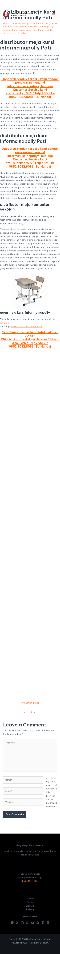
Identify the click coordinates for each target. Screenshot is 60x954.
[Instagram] (22, 922)
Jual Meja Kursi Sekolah (22, 13)
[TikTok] (27, 922)
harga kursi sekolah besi (24, 30)
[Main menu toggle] (53, 14)
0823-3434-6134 (30, 881)
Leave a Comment (12, 23)
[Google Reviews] (37, 922)
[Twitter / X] (17, 922)
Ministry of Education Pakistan (26, 326)
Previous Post (30, 703)
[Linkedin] (42, 922)
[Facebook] (12, 922)
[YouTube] (32, 922)
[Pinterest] (48, 922)
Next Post (30, 712)
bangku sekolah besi (33, 23)
